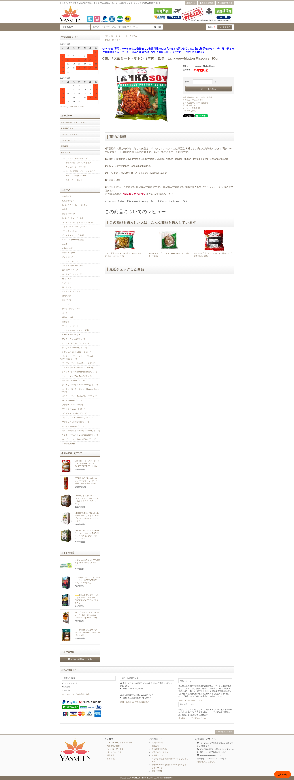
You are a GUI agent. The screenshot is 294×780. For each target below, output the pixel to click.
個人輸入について (159, 755)
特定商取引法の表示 (160, 749)
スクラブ (65, 304)
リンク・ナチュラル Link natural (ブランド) (80, 435)
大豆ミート (121, 40)
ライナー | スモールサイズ (76, 158)
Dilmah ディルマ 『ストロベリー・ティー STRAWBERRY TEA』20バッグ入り (87, 580)
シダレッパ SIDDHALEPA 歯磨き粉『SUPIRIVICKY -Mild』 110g (87, 563)
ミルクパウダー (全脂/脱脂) (73, 240)
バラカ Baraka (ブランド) (72, 400)
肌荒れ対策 (66, 296)
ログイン (192, 3)
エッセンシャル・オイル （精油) (75, 330)
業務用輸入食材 (67, 128)
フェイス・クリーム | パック (73, 265)
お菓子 (65, 209)
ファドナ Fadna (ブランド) (73, 405)
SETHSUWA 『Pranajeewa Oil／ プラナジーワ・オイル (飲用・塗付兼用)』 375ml (86, 481)
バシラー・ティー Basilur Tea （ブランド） (80, 396)
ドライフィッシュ (69, 231)
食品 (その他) (67, 248)
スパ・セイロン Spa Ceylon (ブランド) (78, 368)
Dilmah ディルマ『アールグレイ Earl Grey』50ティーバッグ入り (87, 632)
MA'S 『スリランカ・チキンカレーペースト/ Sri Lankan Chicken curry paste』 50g (87, 615)
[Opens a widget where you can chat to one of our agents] (282, 774)
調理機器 (64, 146)
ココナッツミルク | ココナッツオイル (77, 222)
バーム (65, 313)
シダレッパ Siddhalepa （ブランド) (77, 352)
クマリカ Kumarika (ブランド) (74, 348)
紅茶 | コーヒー (68, 201)
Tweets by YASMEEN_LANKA (72, 107)
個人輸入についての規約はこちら (192, 718)
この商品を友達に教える (193, 100)
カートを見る (224, 27)
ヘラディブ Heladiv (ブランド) (74, 413)
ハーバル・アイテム (69, 134)
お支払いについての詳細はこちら (76, 694)
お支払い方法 (157, 742)
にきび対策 (66, 300)
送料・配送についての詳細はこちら (135, 702)
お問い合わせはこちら (205, 762)
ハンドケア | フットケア (72, 274)
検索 (159, 27)
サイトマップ (157, 768)
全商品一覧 (109, 40)
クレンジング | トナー (71, 257)
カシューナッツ (68, 214)
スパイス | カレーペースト (73, 218)
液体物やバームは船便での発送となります (169, 765)
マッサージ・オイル (70, 326)
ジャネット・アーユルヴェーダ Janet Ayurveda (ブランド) (76, 357)
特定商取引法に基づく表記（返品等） (198, 97)
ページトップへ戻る (224, 732)
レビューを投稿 (189, 111)
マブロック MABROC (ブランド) (75, 422)
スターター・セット (74, 180)
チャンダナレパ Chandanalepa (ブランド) (79, 372)
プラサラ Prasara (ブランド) (73, 409)
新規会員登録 (207, 3)
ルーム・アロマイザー (71, 335)
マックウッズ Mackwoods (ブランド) (77, 418)
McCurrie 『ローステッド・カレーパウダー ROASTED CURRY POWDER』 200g (87, 463)
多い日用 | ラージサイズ (76, 167)
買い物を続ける (189, 105)
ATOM (159, 771)
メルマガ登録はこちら (81, 659)
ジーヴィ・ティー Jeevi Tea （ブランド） (79, 363)
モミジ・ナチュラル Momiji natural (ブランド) (81, 431)
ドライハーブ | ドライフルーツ (74, 227)
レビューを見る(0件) (191, 108)
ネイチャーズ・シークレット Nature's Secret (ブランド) (79, 390)
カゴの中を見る (225, 3)
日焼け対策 (66, 278)
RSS (153, 771)
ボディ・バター (68, 253)
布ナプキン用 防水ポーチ (76, 176)
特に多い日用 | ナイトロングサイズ (80, 171)
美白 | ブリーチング (70, 270)
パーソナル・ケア (68, 140)
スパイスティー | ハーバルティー (75, 205)
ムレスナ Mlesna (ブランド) (73, 426)
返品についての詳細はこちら (190, 700)
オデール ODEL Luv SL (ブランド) (76, 343)
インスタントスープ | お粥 (73, 235)
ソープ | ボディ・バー (71, 309)
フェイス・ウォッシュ (71, 261)
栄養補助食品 (67, 317)
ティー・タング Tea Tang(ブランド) (77, 376)
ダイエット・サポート (71, 291)
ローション (66, 287)
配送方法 (155, 746)
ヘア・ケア (66, 283)
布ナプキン (65, 152)
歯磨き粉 (65, 322)
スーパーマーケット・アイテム (124, 36)
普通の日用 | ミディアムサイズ (78, 163)
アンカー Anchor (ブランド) (73, 339)
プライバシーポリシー (161, 752)
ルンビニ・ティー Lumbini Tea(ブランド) (79, 439)
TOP (106, 36)
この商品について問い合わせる (196, 103)
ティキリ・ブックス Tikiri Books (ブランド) (80, 385)
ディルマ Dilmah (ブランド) (73, 380)
